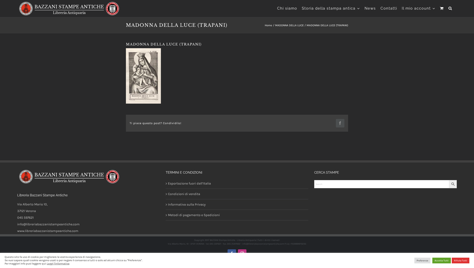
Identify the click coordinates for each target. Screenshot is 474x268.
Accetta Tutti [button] (442, 260)
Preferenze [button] (422, 260)
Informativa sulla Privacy (187, 204)
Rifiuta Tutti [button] (460, 260)
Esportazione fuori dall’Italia (189, 183)
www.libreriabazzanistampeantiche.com (47, 231)
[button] (450, 8)
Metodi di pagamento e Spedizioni (194, 215)
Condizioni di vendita (184, 194)
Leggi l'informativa (58, 263)
